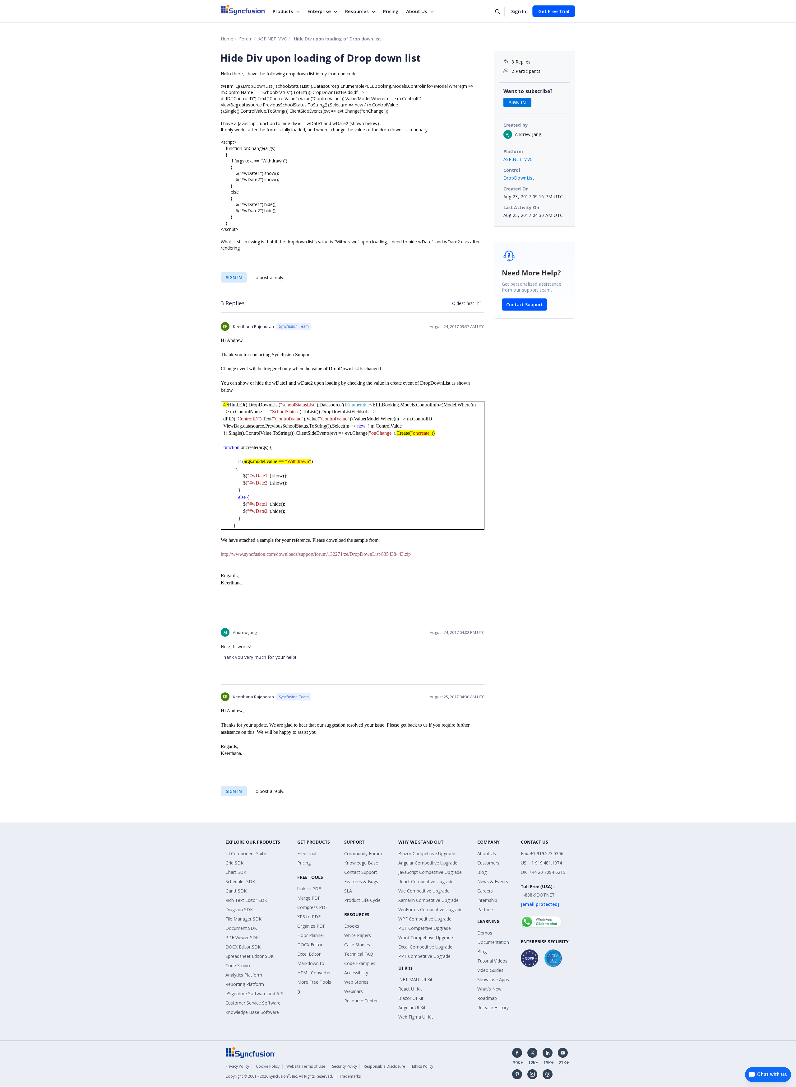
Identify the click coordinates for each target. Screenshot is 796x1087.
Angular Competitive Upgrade (427, 863)
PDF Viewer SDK (242, 937)
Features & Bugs (361, 881)
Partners (485, 909)
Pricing (391, 11)
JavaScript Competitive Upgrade (430, 872)
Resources (357, 11)
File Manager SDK (243, 919)
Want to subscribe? (528, 91)
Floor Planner (310, 935)
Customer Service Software (252, 1003)
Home (227, 39)
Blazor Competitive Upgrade (426, 853)
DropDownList (519, 178)
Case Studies (357, 945)
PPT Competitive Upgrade (424, 956)
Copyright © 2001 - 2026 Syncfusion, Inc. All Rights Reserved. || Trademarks (293, 1076)
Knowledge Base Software (252, 1012)
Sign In (518, 11)
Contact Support (524, 304)
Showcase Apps (493, 979)
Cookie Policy (268, 1066)
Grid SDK (234, 863)
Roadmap (487, 998)
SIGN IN (234, 277)
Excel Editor (309, 954)
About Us (416, 11)
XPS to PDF (309, 917)
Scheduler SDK (240, 881)
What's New (489, 989)
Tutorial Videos (492, 961)
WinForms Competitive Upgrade (430, 909)
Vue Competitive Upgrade (424, 891)
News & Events (492, 881)
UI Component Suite (245, 853)
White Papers (357, 935)
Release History (493, 1007)
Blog (482, 872)
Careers (485, 891)
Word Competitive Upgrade (425, 937)
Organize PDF (311, 926)
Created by (515, 125)
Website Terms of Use (305, 1066)
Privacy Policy (237, 1066)
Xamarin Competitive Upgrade (428, 900)
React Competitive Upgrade (426, 881)
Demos (484, 933)
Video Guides (490, 970)
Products (283, 11)
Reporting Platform (244, 984)
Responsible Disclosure (384, 1066)
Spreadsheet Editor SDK (249, 956)
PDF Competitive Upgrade (424, 928)
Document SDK (241, 928)
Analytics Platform (243, 975)
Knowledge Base (361, 863)
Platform (513, 151)
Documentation (493, 942)
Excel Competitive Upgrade (425, 947)
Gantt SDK (236, 891)
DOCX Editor (309, 945)
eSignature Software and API (254, 993)
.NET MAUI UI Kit (415, 979)
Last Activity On (521, 207)
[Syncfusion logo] (243, 10)
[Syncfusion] (250, 1052)
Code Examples (359, 963)
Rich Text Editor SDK (246, 900)
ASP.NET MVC (272, 39)
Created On (516, 189)
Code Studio (237, 965)
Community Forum (363, 853)
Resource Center (361, 1001)
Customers (488, 863)
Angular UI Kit (412, 1007)
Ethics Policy (422, 1066)
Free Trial (306, 853)
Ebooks (351, 926)
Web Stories (356, 982)
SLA (348, 891)
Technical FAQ (358, 954)
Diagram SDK (239, 909)
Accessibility (356, 973)
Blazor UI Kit (410, 998)
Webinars (353, 991)
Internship (487, 900)
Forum (245, 39)
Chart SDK (235, 872)
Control (512, 170)
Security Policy (344, 1066)
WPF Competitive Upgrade (424, 919)
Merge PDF (308, 898)
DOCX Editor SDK (243, 947)
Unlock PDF (309, 889)
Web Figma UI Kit (415, 1017)
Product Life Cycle (362, 900)
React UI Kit (410, 989)
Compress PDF (312, 907)
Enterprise (319, 11)
